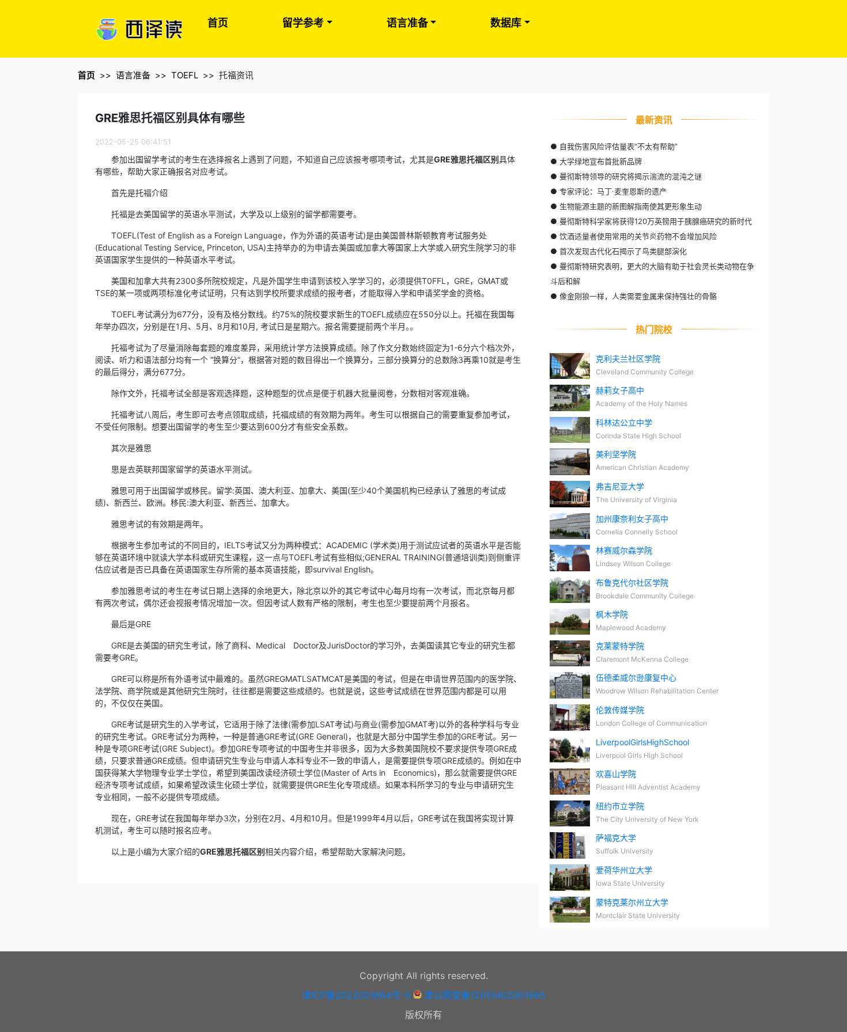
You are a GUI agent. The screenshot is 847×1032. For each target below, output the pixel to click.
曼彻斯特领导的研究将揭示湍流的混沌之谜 (630, 176)
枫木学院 (612, 614)
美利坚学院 (616, 454)
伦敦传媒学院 (620, 710)
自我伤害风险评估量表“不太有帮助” (618, 146)
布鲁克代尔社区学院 (632, 582)
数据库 (505, 23)
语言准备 (407, 23)
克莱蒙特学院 (620, 646)
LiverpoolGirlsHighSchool (642, 742)
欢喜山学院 (616, 774)
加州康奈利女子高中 (632, 518)
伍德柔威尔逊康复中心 (636, 677)
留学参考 (303, 23)
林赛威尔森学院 (624, 550)
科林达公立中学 (624, 422)
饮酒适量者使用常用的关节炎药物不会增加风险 (638, 236)
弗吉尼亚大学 (620, 486)
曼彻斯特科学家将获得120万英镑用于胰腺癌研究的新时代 (655, 221)
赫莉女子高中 (620, 390)
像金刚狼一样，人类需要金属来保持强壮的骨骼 (638, 296)
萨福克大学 (616, 838)
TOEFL (184, 75)
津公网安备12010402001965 (485, 995)
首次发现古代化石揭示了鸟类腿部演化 (623, 251)
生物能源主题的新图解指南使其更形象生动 (630, 206)
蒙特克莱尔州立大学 (632, 902)
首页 (217, 23)
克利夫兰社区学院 (628, 358)
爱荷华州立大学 (624, 870)
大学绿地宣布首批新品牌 (600, 161)
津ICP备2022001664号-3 (356, 995)
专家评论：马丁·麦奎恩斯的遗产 (613, 191)
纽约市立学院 (620, 806)
